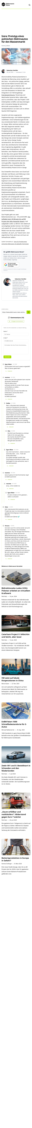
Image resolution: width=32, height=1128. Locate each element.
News (8, 46)
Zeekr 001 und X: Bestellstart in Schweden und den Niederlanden (16, 768)
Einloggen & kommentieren (17, 321)
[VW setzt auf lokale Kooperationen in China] (16, 667)
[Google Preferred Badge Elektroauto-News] (11, 264)
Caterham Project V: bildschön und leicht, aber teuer (16, 635)
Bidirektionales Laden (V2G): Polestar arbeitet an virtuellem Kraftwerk (16, 591)
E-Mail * (5, 338)
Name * (5, 331)
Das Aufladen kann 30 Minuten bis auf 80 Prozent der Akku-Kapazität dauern (16, 219)
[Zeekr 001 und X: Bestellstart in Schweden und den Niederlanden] (16, 754)
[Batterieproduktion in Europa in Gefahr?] (16, 847)
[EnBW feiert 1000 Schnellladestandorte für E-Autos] (16, 710)
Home (3, 46)
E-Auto (21, 81)
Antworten (10, 371)
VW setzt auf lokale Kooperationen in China (13, 679)
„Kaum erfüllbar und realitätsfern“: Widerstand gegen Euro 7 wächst (14, 814)
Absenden (7, 357)
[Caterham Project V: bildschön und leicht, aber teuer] (16, 623)
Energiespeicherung (8, 95)
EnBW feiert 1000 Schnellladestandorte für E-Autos (14, 724)
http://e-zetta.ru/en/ (11, 383)
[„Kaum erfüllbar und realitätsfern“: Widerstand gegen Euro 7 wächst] (16, 801)
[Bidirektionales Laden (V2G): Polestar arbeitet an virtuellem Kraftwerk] (16, 577)
